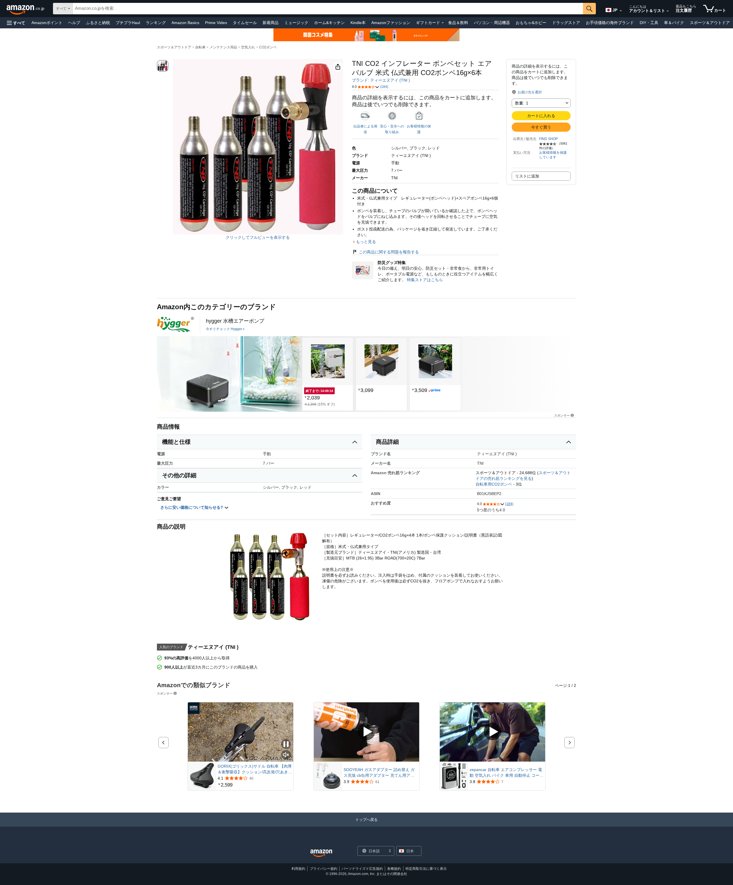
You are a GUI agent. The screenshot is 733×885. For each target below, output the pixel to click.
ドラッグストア (566, 22)
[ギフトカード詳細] (443, 22)
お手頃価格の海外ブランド (610, 22)
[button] (16, 22)
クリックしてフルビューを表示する (258, 237)
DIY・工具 (649, 22)
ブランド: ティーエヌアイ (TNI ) (381, 80)
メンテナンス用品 (223, 47)
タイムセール (245, 22)
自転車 (200, 47)
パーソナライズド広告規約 (362, 869)
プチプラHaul (128, 22)
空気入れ (248, 47)
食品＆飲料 (458, 22)
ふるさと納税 (98, 22)
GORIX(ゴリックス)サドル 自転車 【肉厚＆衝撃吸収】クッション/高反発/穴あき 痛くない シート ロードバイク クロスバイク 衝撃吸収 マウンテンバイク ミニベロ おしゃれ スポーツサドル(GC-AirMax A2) (255, 769)
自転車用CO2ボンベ (494, 484)
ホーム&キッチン (329, 22)
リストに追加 (527, 176)
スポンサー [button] (562, 415)
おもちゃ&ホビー (531, 22)
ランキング (156, 22)
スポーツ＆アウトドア (710, 22)
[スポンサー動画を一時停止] (286, 744)
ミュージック (296, 22)
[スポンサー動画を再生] (366, 732)
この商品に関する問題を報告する (389, 252)
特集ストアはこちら (425, 279)
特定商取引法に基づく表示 (426, 869)
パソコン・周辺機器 (492, 22)
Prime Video (216, 22)
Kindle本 (358, 22)
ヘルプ (74, 22)
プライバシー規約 (323, 869)
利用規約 (298, 869)
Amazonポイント (46, 22)
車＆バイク (674, 22)
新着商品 (271, 22)
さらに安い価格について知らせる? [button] (192, 507)
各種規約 (394, 869)
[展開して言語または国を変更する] (621, 10)
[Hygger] (175, 324)
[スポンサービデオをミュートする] (286, 755)
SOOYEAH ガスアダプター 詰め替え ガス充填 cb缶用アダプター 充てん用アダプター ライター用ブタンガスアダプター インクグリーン (380, 772)
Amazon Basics (185, 22)
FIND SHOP (548, 139)
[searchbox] (328, 8)
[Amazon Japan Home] (321, 853)
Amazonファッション (390, 22)
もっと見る (366, 241)
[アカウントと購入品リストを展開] (668, 11)
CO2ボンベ (268, 47)
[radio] (162, 65)
